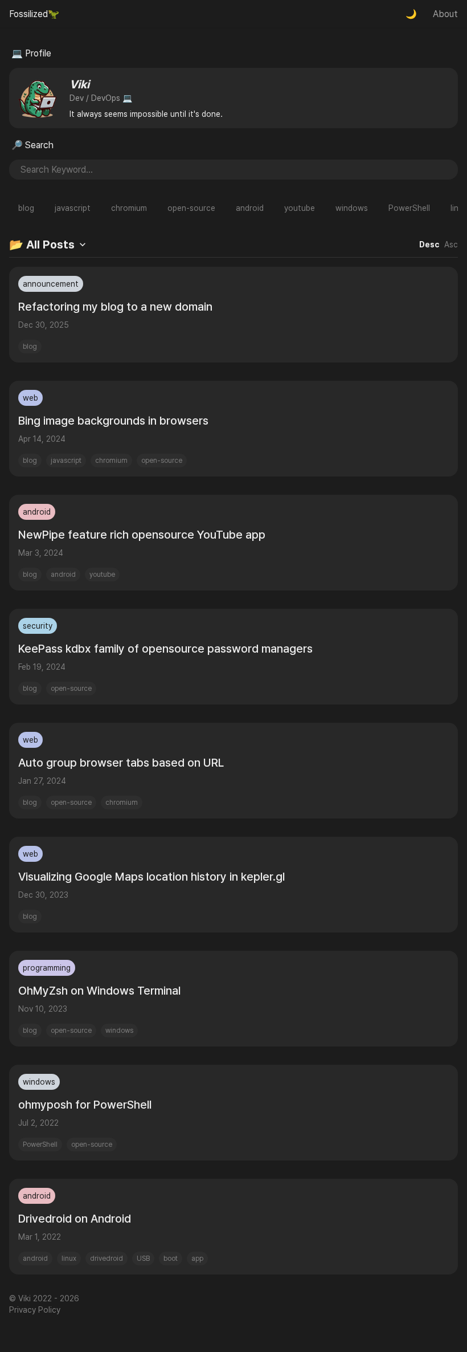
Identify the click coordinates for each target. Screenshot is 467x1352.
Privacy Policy (34, 1309)
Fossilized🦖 (34, 14)
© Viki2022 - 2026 (44, 1298)
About (445, 14)
